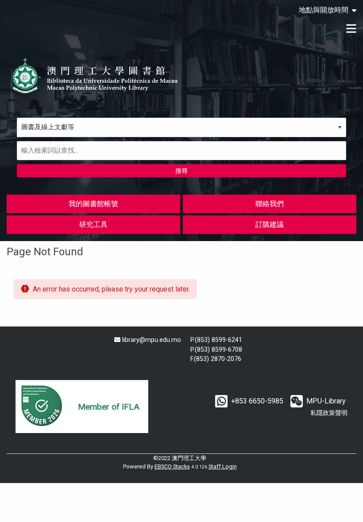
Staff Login (223, 466)
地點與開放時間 (323, 10)
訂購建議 (269, 224)
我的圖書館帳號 (93, 204)
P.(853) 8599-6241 (216, 340)
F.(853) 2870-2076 (215, 359)
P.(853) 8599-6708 (216, 349)
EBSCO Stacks (172, 466)
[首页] (95, 76)
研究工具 (93, 224)
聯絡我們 (269, 204)
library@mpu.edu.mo (151, 340)
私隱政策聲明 (329, 412)
